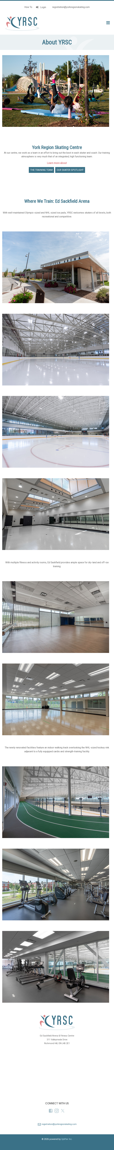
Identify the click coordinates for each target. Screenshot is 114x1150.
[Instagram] (57, 1111)
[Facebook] (51, 1111)
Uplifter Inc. (66, 1139)
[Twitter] (63, 1111)
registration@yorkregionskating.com (71, 7)
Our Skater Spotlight (70, 170)
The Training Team (41, 170)
